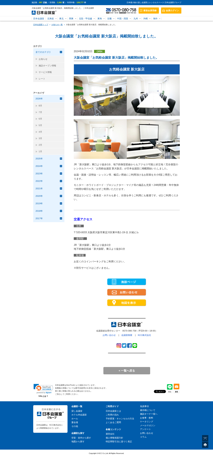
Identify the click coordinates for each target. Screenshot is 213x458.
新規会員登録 (150, 10)
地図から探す (78, 441)
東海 (99, 18)
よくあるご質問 (113, 422)
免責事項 (144, 406)
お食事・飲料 (146, 418)
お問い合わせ (109, 335)
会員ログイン (172, 10)
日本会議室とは (113, 411)
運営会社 (110, 434)
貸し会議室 (76, 411)
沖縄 (145, 18)
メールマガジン (147, 425)
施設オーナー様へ (148, 414)
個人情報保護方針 (114, 438)
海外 (155, 18)
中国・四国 (122, 18)
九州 (135, 18)
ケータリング (146, 421)
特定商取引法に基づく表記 (119, 441)
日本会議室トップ (40, 25)
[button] (43, 389)
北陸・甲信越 (85, 18)
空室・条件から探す (81, 438)
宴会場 (74, 422)
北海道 (50, 18)
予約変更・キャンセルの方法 (120, 418)
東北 (61, 18)
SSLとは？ (43, 396)
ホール (74, 418)
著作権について (147, 410)
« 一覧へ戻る (127, 370)
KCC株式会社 (144, 335)
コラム (143, 437)
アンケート (145, 429)
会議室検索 (126, 335)
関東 (71, 18)
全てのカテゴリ (43, 52)
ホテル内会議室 (79, 414)
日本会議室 (38, 18)
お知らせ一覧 (57, 25)
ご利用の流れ (112, 414)
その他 (74, 426)
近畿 (109, 18)
